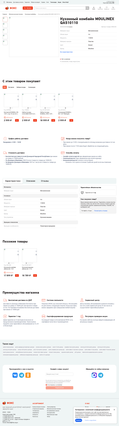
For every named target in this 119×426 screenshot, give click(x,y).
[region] (59, 88)
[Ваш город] (4, 2)
